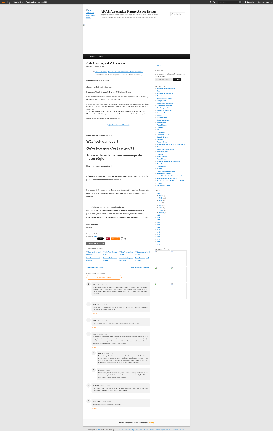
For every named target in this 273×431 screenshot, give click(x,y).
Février (161, 210)
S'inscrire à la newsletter (95, 244)
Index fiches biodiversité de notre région (170, 176)
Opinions (160, 139)
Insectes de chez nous (164, 110)
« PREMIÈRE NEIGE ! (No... (94, 267)
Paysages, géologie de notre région (168, 161)
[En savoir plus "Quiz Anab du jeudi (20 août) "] (179, 265)
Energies (160, 127)
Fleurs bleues (161, 159)
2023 (158, 220)
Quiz (158, 91)
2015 (158, 239)
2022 (158, 222)
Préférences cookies (178, 430)
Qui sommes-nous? (163, 186)
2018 (158, 232)
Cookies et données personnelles (160, 430)
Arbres (159, 130)
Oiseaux (159, 115)
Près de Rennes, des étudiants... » (140, 267)
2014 (158, 242)
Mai (160, 203)
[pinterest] (214, 2)
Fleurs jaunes (161, 122)
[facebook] (207, 2)
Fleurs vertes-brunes (163, 135)
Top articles (119, 430)
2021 (158, 225)
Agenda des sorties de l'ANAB (166, 178)
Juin (160, 200)
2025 (158, 215)
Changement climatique (164, 105)
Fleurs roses (161, 132)
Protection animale (163, 96)
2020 (158, 227)
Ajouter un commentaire (104, 277)
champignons (161, 101)
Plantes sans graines (164, 173)
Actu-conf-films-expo (163, 113)
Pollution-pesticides (163, 108)
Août (160, 196)
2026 (158, 193)
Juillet (161, 198)
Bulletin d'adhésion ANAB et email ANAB (170, 181)
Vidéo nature (161, 147)
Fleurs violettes (162, 142)
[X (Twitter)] (210, 2)
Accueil (92, 57)
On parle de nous (162, 137)
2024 (158, 217)
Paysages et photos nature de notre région (171, 144)
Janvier (161, 213)
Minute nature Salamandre (165, 149)
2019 (158, 230)
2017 (158, 234)
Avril (160, 205)
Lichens (159, 183)
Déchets (159, 169)
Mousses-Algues (162, 152)
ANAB (99, 430)
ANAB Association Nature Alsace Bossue (128, 11)
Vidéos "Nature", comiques (166, 171)
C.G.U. (146, 430)
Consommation (162, 118)
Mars (160, 208)
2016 (158, 237)
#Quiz (95, 236)
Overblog (151, 423)
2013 (158, 244)
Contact (100, 57)
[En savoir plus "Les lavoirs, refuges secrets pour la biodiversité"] (162, 265)
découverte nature (163, 120)
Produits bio (161, 164)
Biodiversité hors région (165, 93)
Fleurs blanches (162, 125)
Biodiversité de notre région (166, 88)
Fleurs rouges (161, 166)
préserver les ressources (165, 103)
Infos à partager (162, 156)
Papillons (160, 154)
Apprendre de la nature (164, 98)
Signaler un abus (137, 430)
